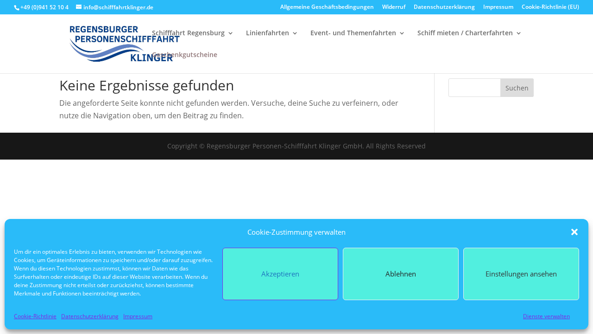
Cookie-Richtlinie (35, 316)
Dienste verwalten (546, 316)
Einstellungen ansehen (521, 273)
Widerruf (393, 7)
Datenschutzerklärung (90, 316)
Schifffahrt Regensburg (188, 33)
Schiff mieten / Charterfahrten (465, 33)
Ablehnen (400, 273)
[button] (574, 232)
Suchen (517, 88)
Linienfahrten (267, 33)
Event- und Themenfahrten (353, 33)
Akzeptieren (280, 273)
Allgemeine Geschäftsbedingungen (327, 7)
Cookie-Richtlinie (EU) (550, 7)
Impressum (137, 316)
